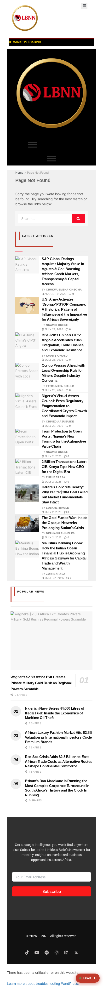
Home (19, 172)
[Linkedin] (66, 952)
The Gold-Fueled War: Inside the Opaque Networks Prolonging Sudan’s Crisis (64, 523)
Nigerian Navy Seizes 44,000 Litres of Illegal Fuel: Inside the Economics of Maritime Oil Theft (54, 713)
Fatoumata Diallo (60, 386)
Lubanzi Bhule (57, 507)
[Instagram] (56, 952)
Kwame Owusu (57, 355)
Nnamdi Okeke (57, 325)
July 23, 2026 (53, 359)
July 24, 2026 (53, 329)
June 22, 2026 (54, 577)
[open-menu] (84, 6)
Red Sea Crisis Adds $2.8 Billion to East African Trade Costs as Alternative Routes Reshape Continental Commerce (58, 761)
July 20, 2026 (53, 425)
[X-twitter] (76, 952)
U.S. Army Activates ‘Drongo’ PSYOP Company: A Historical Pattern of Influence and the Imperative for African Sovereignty (64, 309)
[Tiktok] (27, 952)
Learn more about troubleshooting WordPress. (43, 983)
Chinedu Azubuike (60, 421)
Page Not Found (38, 172)
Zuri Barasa (55, 477)
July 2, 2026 (52, 456)
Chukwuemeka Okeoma (64, 289)
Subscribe (51, 891)
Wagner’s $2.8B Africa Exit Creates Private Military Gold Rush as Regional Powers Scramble (41, 683)
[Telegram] (46, 952)
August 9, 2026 (55, 293)
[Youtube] (37, 952)
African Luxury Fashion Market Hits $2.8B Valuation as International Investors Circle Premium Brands (58, 737)
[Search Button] (78, 218)
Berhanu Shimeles (60, 533)
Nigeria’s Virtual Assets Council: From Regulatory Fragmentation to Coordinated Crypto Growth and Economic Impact (64, 406)
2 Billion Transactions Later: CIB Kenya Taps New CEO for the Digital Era (64, 467)
